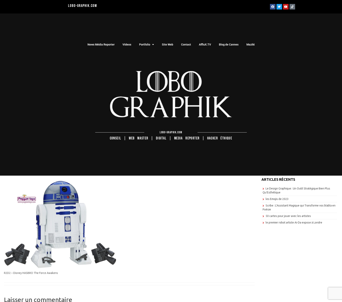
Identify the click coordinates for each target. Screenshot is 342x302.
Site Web (167, 44)
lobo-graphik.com (82, 6)
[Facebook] (273, 6)
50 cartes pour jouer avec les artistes (288, 216)
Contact (186, 44)
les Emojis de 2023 (277, 199)
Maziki (250, 44)
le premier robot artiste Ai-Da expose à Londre (294, 222)
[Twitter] (279, 6)
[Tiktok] (292, 6)
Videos (127, 44)
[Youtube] (286, 6)
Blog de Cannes (228, 44)
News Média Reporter (101, 44)
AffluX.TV (205, 44)
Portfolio (144, 44)
